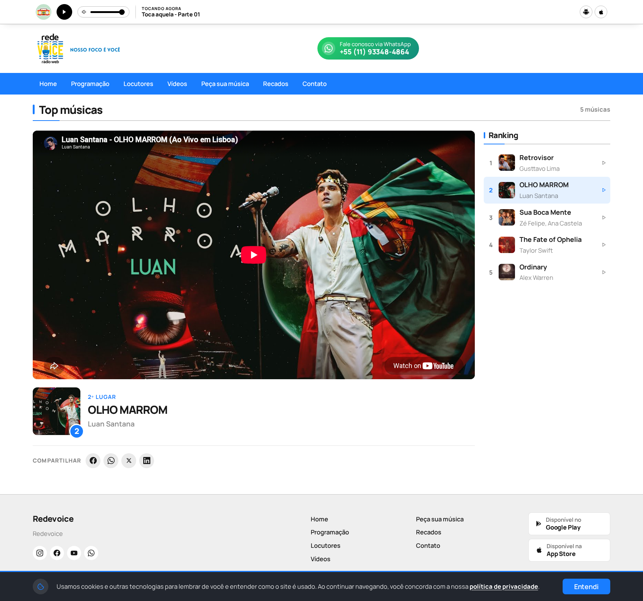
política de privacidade (504, 586)
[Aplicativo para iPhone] (601, 12)
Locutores (138, 83)
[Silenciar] (84, 12)
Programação (90, 83)
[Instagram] (40, 553)
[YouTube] (74, 553)
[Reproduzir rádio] (64, 12)
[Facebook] (93, 460)
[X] (128, 460)
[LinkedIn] (146, 460)
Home (48, 83)
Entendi (586, 586)
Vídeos (177, 83)
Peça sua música (225, 83)
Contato (315, 83)
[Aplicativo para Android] (586, 12)
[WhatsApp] (110, 460)
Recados (275, 83)
